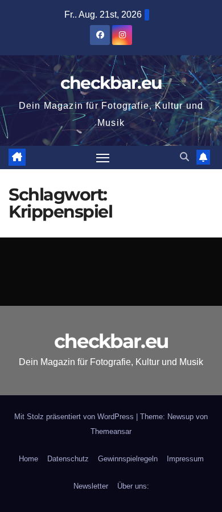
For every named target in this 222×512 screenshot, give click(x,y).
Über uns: (133, 486)
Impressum (185, 458)
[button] (184, 157)
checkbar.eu (111, 82)
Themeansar (111, 431)
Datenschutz (68, 458)
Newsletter (90, 486)
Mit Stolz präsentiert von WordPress (75, 416)
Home (28, 458)
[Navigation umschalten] (103, 158)
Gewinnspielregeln (128, 458)
